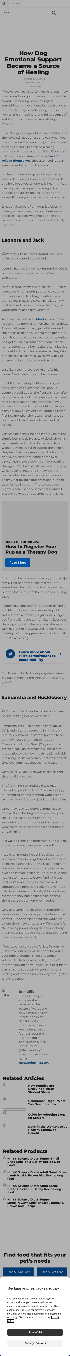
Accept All (35, 1332)
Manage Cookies (35, 1343)
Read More (17, 562)
